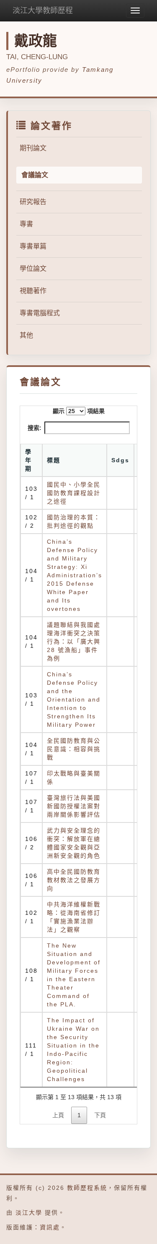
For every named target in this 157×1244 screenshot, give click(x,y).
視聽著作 (33, 290)
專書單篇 (33, 246)
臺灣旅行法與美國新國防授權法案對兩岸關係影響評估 (73, 806)
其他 (26, 335)
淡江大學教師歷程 (43, 10)
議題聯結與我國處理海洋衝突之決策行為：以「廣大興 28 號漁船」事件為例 (73, 641)
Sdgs (120, 460)
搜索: (34, 427)
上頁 (58, 1115)
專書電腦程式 (40, 313)
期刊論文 (33, 148)
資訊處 (50, 1227)
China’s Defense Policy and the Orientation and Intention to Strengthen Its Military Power (73, 699)
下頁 (100, 1115)
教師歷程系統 (87, 1187)
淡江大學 (28, 1212)
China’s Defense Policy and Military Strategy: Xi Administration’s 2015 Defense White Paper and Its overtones (74, 575)
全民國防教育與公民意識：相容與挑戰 (73, 749)
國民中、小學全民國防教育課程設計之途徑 (73, 493)
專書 (26, 224)
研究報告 (33, 201)
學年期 (28, 460)
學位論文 (33, 268)
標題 (53, 460)
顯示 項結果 (79, 411)
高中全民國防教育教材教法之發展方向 (73, 880)
